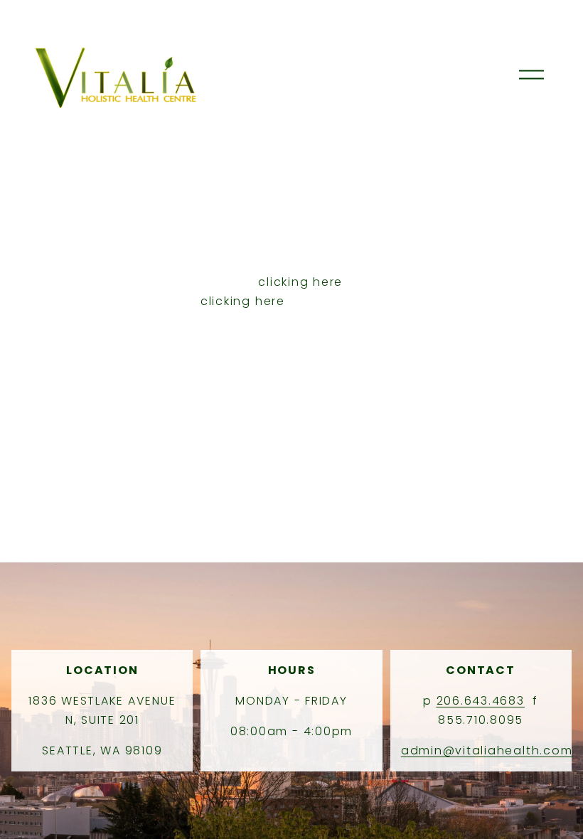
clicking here (300, 282)
